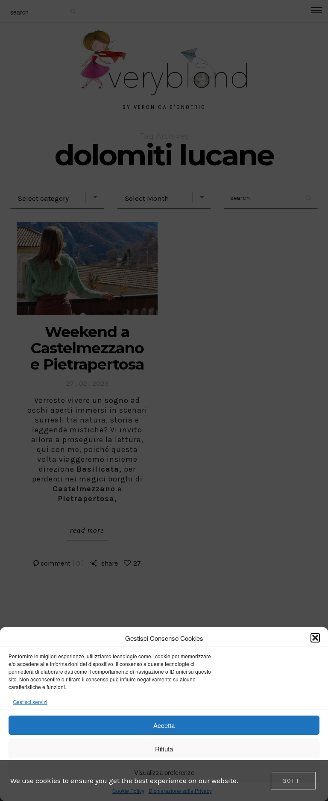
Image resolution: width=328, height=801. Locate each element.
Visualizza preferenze (164, 772)
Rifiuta (164, 748)
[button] (315, 638)
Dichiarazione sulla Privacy (180, 790)
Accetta (164, 725)
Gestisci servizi (30, 701)
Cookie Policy (128, 790)
